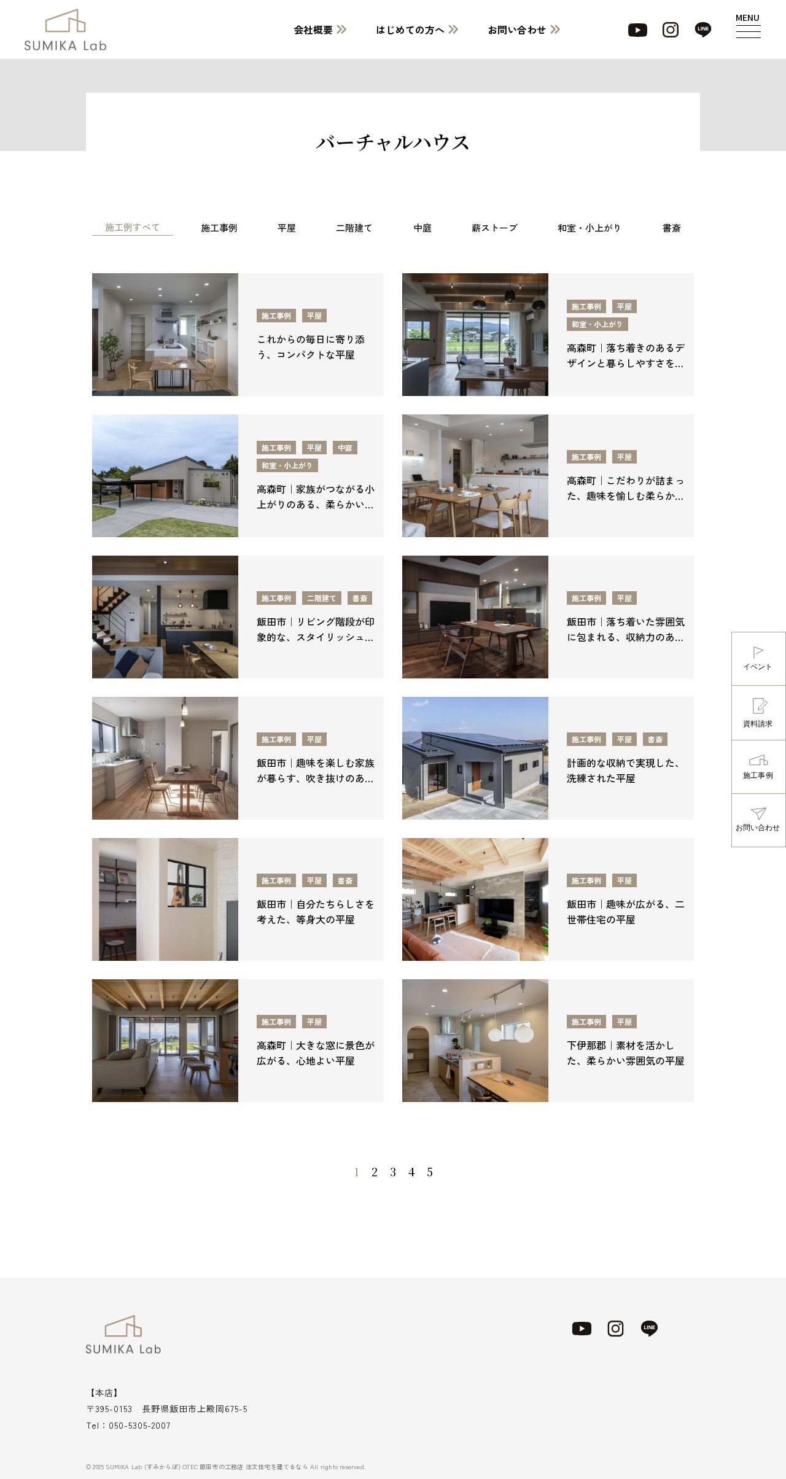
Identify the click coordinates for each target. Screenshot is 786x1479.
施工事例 (219, 227)
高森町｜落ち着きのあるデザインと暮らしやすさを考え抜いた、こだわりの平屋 (626, 363)
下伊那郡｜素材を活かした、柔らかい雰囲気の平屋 (626, 1053)
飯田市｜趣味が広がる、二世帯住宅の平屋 (626, 911)
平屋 (287, 227)
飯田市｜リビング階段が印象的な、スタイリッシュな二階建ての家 (316, 636)
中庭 (422, 227)
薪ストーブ (495, 227)
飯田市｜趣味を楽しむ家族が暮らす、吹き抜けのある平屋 (316, 778)
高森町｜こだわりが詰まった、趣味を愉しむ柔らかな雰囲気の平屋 (626, 495)
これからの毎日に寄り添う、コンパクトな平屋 (311, 347)
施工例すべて (132, 226)
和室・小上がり (590, 227)
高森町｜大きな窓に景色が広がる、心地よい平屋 (316, 1053)
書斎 (672, 227)
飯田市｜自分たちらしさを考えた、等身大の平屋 (316, 911)
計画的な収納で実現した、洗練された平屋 (626, 770)
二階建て (354, 227)
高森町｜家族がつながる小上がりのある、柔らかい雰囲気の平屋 (316, 504)
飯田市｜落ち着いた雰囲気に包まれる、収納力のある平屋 (626, 636)
